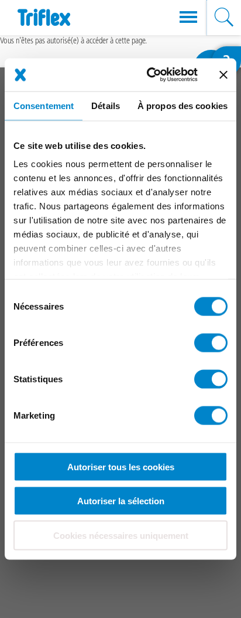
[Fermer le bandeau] (223, 74)
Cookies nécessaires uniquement (120, 535)
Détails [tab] (105, 105)
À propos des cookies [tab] (182, 105)
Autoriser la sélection (120, 501)
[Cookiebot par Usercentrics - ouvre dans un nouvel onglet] (149, 75)
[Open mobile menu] (188, 17)
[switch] (211, 342)
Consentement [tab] (43, 105)
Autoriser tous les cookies (120, 466)
